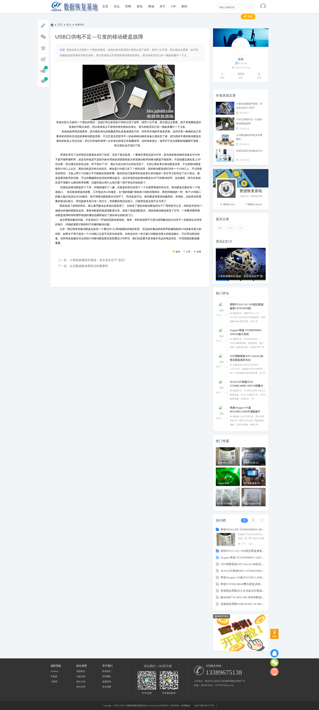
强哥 (241, 59)
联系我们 (106, 671)
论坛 (117, 6)
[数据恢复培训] (240, 650)
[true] (251, 7)
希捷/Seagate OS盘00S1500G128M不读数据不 (248, 577)
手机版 (54, 676)
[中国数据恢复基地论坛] (75, 6)
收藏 (199, 251)
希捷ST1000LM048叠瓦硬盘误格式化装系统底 (249, 584)
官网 (128, 6)
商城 (151, 6)
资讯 (140, 6)
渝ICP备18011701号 (204, 705)
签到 (184, 6)
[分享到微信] (43, 36)
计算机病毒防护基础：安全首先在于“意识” (98, 260)
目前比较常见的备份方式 (249, 150)
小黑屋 (54, 681)
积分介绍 (80, 681)
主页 (105, 6)
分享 (188, 251)
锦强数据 (185, 705)
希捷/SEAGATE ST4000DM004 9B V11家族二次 (249, 529)
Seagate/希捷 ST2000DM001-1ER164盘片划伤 (248, 557)
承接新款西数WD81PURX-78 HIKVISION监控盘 (250, 604)
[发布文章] (43, 25)
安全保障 (106, 686)
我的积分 (80, 671)
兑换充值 (80, 676)
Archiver (54, 671)
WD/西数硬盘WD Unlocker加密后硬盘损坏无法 (249, 564)
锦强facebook (255, 204)
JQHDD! (165, 705)
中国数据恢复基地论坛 (52, 24)
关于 (162, 6)
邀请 (178, 251)
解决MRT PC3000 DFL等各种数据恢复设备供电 (249, 597)
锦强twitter (229, 204)
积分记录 (80, 686)
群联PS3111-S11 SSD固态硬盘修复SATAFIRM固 (249, 550)
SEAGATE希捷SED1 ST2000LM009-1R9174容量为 (251, 570)
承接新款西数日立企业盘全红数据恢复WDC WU (250, 590)
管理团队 (106, 676)
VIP (173, 6)
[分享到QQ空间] (43, 48)
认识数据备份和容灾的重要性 (89, 266)
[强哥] (221, 303)
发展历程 (106, 681)
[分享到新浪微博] (43, 59)
